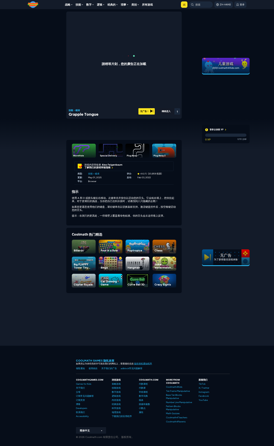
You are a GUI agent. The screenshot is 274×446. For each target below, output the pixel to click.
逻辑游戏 (116, 396)
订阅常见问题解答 (85, 396)
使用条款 (93, 368)
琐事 (123, 4)
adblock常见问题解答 (131, 368)
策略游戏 (116, 384)
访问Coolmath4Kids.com (225, 68)
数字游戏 (116, 392)
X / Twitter (204, 388)
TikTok (202, 384)
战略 (67, 4)
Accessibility (82, 416)
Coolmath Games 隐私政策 (95, 360)
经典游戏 (116, 404)
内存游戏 (116, 400)
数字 (89, 4)
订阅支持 (80, 400)
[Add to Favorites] (160, 110)
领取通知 (80, 368)
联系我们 (80, 412)
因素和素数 (144, 404)
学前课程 (143, 392)
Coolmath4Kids (174, 387)
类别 (134, 4)
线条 (141, 400)
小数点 (142, 408)
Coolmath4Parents (176, 421)
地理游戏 (116, 412)
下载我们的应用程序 (122, 416)
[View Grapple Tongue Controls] (169, 110)
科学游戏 (116, 408)
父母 (78, 392)
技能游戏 (116, 388)
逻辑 (99, 4)
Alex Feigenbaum (112, 164)
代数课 (142, 388)
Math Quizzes (173, 413)
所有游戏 (147, 4)
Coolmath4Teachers (176, 417)
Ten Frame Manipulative (178, 391)
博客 (78, 404)
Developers (81, 408)
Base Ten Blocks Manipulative (174, 397)
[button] (184, 4)
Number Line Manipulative (179, 402)
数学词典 (143, 396)
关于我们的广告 (109, 368)
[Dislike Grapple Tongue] (152, 110)
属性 (141, 412)
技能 (78, 4)
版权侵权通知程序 (143, 363)
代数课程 (143, 384)
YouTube (203, 400)
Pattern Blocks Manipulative (173, 408)
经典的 (112, 4)
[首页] (33, 4)
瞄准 (77, 110)
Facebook (204, 396)
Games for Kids (83, 384)
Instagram (204, 392)
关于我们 (80, 388)
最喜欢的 (160, 115)
